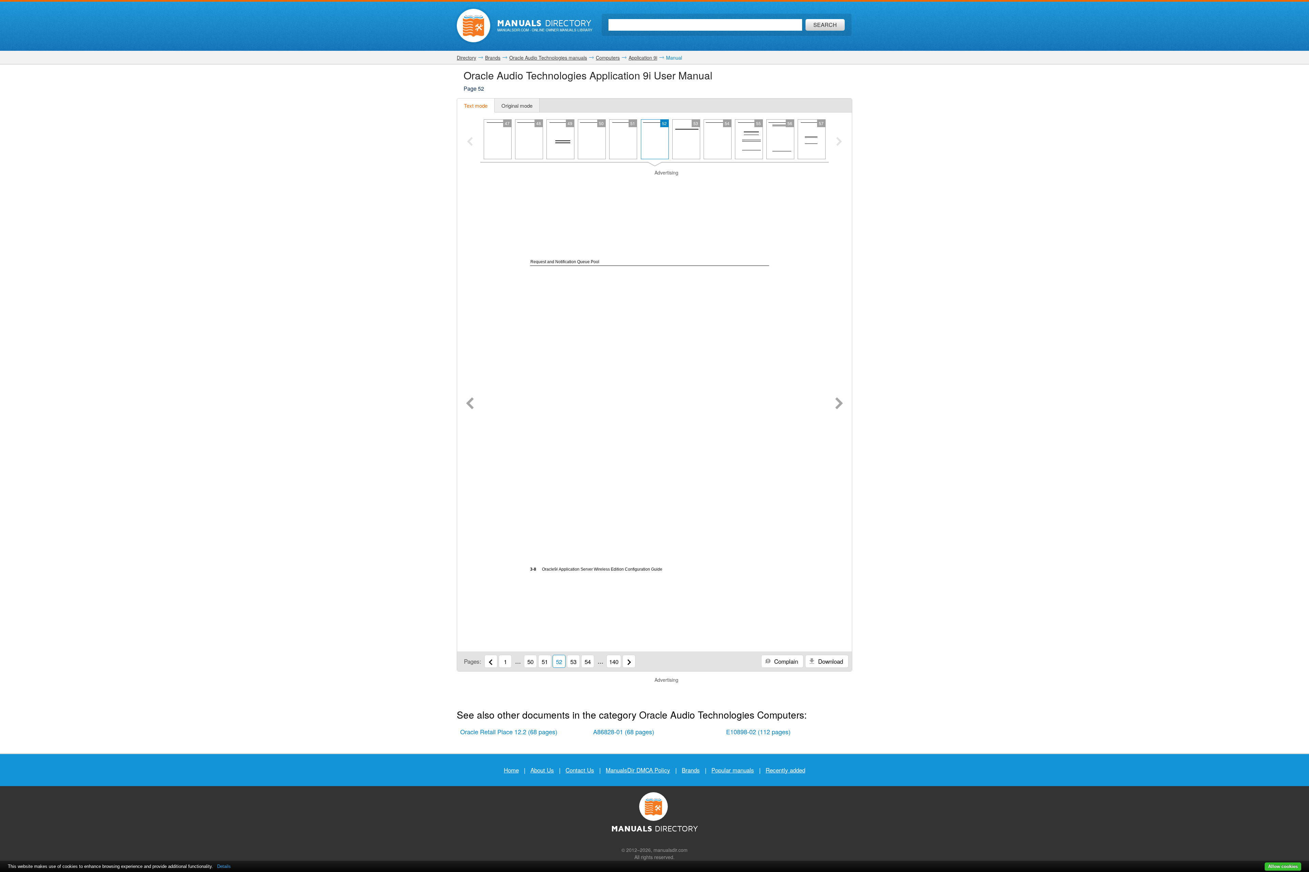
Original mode (516, 105)
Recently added (785, 770)
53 (573, 661)
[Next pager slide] (839, 142)
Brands (691, 770)
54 (588, 661)
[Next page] (839, 404)
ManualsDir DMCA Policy (638, 770)
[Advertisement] (654, 184)
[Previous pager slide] (470, 142)
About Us (542, 770)
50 (530, 661)
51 (545, 661)
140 (613, 661)
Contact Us (580, 770)
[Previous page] (470, 404)
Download (829, 661)
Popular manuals (732, 770)
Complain (785, 661)
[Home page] (473, 25)
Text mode (475, 105)
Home (511, 770)
